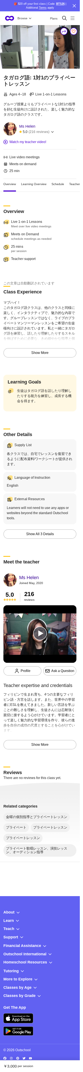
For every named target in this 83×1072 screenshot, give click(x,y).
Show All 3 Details (40, 534)
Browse (22, 18)
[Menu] (72, 18)
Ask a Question (62, 671)
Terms (43, 7)
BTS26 (60, 3)
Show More (40, 353)
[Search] (64, 18)
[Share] (64, 31)
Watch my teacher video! (27, 142)
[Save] (73, 31)
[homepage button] (9, 18)
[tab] (9, 184)
